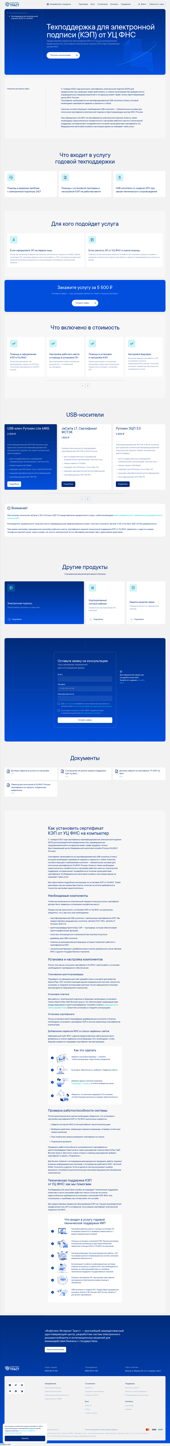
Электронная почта (66, 694)
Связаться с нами (156, 4)
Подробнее (14, 484)
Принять (25, 1438)
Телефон (61, 684)
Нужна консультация (55, 1350)
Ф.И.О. (60, 675)
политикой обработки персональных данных (93, 706)
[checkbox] (59, 704)
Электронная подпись (18, 13)
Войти (143, 4)
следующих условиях (92, 713)
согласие (69, 704)
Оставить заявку (85, 720)
